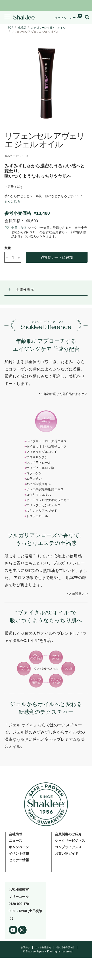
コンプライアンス (68, 847)
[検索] (87, 17)
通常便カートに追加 (57, 257)
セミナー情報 (19, 860)
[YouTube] (13, 929)
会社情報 (15, 834)
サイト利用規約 (43, 947)
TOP (10, 27)
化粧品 (22, 27)
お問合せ (25, 947)
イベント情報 (19, 853)
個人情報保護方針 (65, 947)
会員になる (19, 227)
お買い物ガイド (66, 853)
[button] (46, 289)
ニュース (15, 840)
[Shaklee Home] (24, 17)
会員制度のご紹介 (68, 834)
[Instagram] (22, 929)
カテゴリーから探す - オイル (48, 27)
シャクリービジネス (70, 840)
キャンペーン (19, 847)
